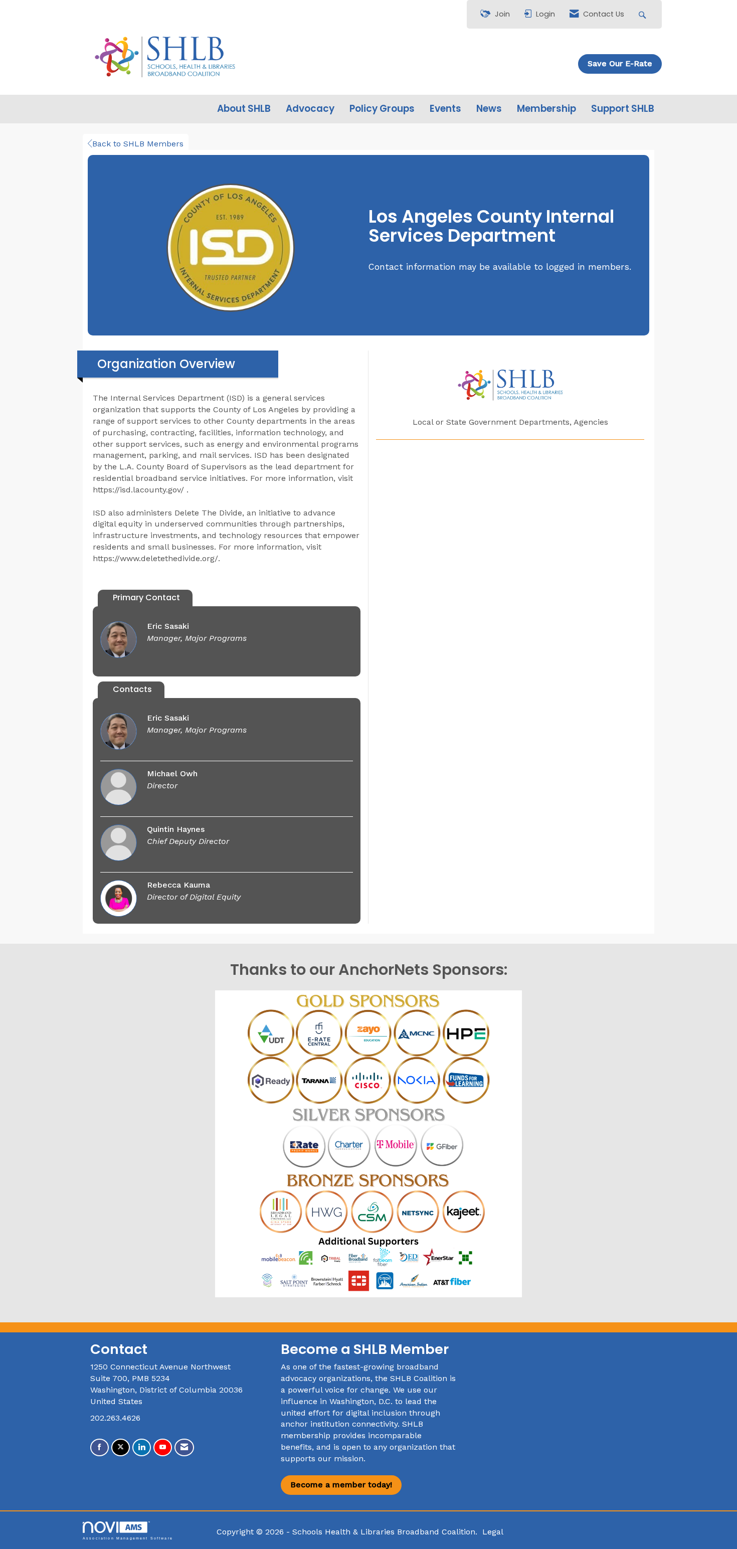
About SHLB (244, 108)
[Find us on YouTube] (162, 1447)
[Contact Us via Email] (184, 1447)
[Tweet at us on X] (120, 1447)
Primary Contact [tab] (146, 597)
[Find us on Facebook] (99, 1447)
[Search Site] (643, 14)
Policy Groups (382, 108)
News (489, 108)
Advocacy (310, 108)
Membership (546, 108)
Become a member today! (341, 1484)
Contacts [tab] (132, 689)
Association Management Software (128, 1538)
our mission (340, 1458)
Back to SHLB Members (137, 143)
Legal (492, 1531)
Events (445, 108)
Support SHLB (622, 108)
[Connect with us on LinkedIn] (141, 1447)
